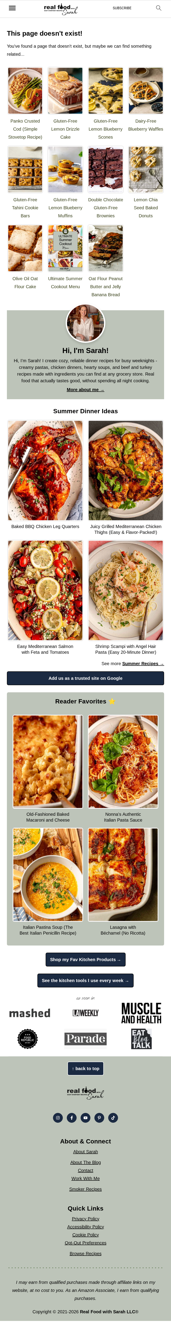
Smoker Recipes (85, 1189)
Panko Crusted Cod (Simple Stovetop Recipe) (25, 129)
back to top (85, 1068)
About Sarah (85, 1151)
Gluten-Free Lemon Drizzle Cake (65, 129)
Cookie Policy (85, 1234)
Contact (85, 1170)
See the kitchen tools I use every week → (85, 980)
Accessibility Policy (85, 1226)
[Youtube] (85, 1118)
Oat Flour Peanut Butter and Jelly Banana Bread (106, 286)
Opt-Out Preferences (85, 1242)
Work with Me (85, 1178)
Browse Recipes (86, 1253)
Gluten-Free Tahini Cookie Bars (25, 207)
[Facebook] (72, 1118)
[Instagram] (58, 1118)
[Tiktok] (113, 1118)
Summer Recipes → (143, 663)
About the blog (85, 1162)
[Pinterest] (99, 1118)
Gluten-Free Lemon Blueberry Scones (105, 129)
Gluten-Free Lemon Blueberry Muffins (65, 207)
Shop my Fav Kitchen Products (83, 959)
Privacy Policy (85, 1218)
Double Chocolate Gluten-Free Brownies (105, 207)
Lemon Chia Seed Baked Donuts (146, 207)
